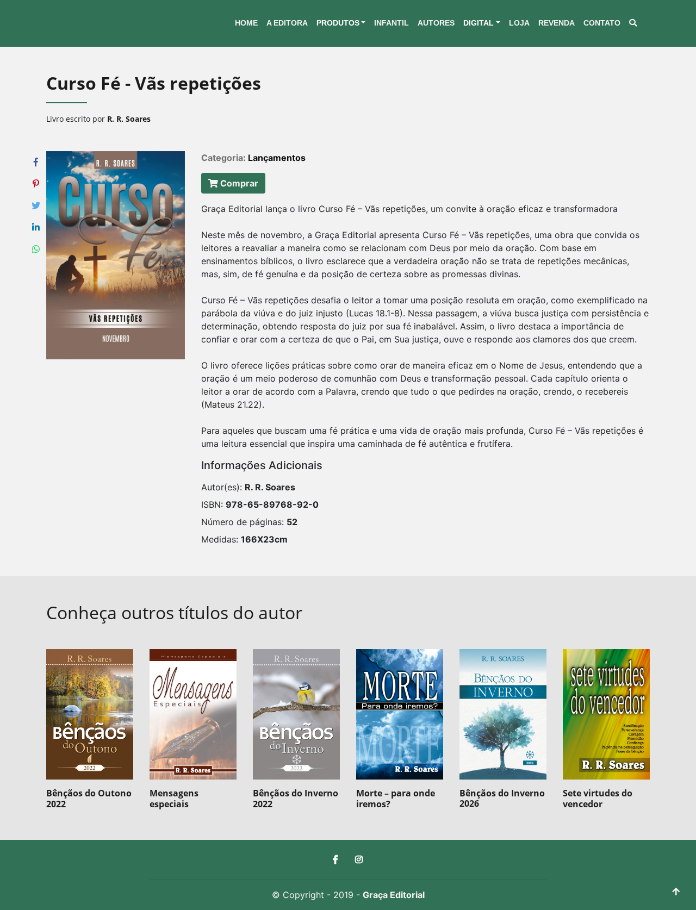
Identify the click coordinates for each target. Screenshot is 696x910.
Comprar (238, 183)
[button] (341, 23)
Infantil (391, 22)
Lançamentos (277, 157)
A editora (287, 22)
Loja (519, 22)
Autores (436, 22)
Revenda (556, 22)
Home (246, 22)
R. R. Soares (129, 119)
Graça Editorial (394, 894)
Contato (601, 22)
